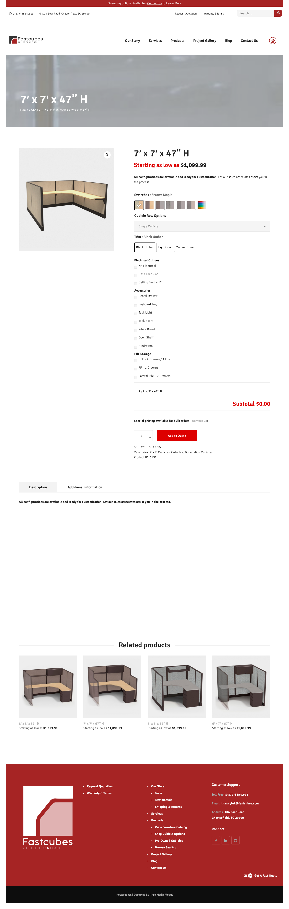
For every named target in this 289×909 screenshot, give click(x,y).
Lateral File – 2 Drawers (154, 376)
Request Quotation (100, 786)
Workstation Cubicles (198, 452)
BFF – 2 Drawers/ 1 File (154, 359)
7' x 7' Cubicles (57, 110)
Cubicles (177, 452)
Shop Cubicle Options (170, 834)
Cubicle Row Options (150, 215)
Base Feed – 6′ (148, 274)
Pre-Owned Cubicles (169, 841)
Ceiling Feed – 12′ (150, 282)
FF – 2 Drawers (148, 368)
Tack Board (146, 321)
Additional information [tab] (85, 487)
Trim (137, 237)
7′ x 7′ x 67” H (93, 723)
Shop (34, 110)
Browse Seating (165, 847)
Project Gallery (161, 854)
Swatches (141, 195)
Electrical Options (146, 260)
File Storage (142, 354)
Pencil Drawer (148, 296)
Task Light (145, 313)
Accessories (142, 291)
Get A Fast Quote (265, 876)
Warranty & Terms (99, 793)
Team (158, 793)
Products (157, 820)
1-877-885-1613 (236, 795)
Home (24, 110)
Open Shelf (146, 337)
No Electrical (147, 266)
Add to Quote (177, 436)
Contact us (199, 421)
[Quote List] (274, 40)
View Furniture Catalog (171, 827)
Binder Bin (146, 346)
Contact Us (154, 3)
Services (157, 814)
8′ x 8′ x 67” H (29, 723)
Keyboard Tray (148, 304)
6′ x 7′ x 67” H (222, 723)
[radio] (139, 205)
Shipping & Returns (168, 807)
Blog (154, 861)
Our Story (158, 786)
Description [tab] (38, 487)
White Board (147, 329)
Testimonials (163, 800)
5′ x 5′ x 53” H (158, 723)
